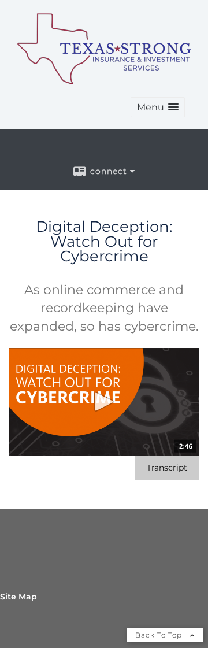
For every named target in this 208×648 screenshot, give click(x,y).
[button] (158, 107)
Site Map (18, 596)
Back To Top (159, 635)
